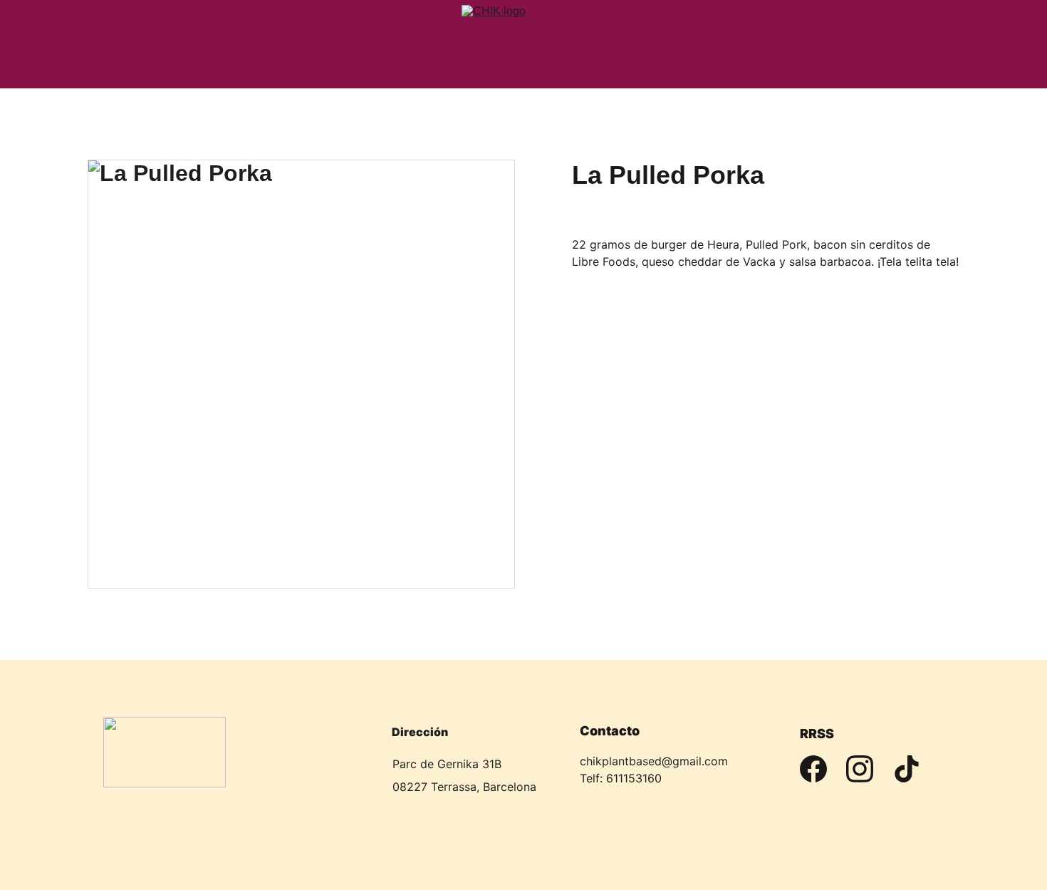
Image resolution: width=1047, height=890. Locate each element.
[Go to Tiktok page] (906, 768)
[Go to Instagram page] (859, 768)
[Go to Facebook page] (813, 768)
